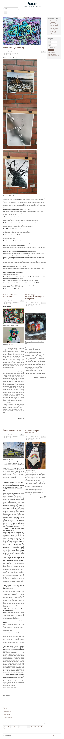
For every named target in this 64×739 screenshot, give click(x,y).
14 (38, 726)
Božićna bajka (7, 708)
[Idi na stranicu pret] (8, 726)
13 (35, 726)
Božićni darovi (7, 711)
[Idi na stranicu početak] (5, 726)
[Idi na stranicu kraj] (5, 729)
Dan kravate (7, 714)
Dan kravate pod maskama (32, 431)
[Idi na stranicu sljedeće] (41, 726)
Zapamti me (52, 47)
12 (31, 726)
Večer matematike (8, 717)
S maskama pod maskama (10, 295)
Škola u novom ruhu (12, 430)
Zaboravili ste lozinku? (53, 55)
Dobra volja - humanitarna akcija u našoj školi (34, 296)
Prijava (51, 50)
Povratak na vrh (57, 736)
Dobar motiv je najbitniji (13, 47)
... (25, 726)
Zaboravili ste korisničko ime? (52, 53)
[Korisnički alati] (43, 52)
